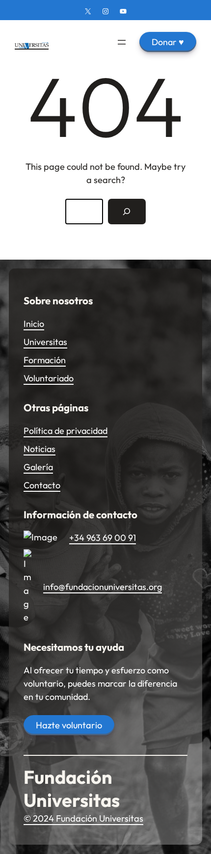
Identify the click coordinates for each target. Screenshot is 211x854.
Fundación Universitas (72, 788)
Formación (45, 360)
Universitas (45, 341)
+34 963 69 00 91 (102, 537)
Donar (168, 42)
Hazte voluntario (69, 725)
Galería (38, 467)
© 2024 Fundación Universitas (83, 818)
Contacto (42, 485)
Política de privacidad (65, 430)
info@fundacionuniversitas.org (102, 586)
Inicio (34, 323)
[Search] (127, 211)
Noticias (39, 448)
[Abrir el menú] (122, 42)
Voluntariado (49, 378)
